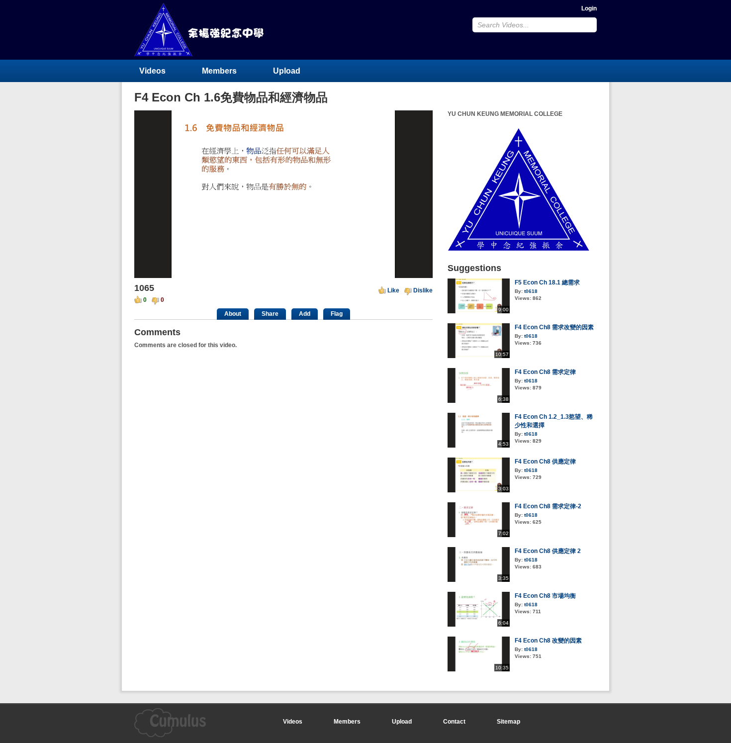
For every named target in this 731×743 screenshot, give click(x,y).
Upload (286, 71)
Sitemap (508, 721)
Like (393, 290)
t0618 (531, 291)
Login (589, 8)
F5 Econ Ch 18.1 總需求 (547, 282)
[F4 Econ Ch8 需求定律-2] (479, 535)
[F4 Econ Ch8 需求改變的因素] (479, 356)
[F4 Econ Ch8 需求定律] (479, 400)
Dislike (423, 290)
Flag (337, 313)
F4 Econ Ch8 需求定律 (545, 372)
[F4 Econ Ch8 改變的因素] (479, 669)
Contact (454, 721)
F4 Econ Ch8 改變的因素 (548, 640)
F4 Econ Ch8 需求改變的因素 (554, 327)
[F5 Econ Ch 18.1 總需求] (479, 311)
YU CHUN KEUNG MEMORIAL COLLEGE (200, 29)
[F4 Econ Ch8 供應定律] (479, 490)
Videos (152, 71)
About (232, 313)
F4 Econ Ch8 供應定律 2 (548, 551)
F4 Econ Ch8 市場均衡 (545, 595)
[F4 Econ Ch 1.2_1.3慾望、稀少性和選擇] (479, 445)
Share (270, 313)
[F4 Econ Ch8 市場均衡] (479, 624)
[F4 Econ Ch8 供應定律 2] (479, 579)
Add (304, 313)
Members (219, 71)
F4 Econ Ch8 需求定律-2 (548, 506)
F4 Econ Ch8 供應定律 (545, 461)
